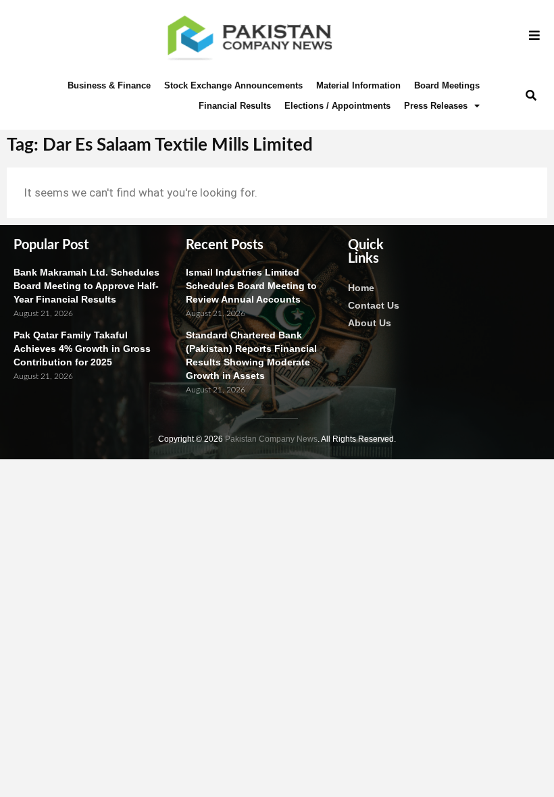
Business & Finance (109, 85)
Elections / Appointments (337, 106)
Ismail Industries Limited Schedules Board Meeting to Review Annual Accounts (251, 286)
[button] (530, 95)
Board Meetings (447, 85)
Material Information (358, 85)
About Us (369, 322)
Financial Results (235, 106)
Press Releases (436, 106)
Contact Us (373, 305)
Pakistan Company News (271, 439)
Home (361, 287)
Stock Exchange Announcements (233, 85)
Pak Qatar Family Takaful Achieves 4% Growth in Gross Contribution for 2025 (82, 348)
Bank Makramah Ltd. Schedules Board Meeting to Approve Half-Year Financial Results (86, 286)
